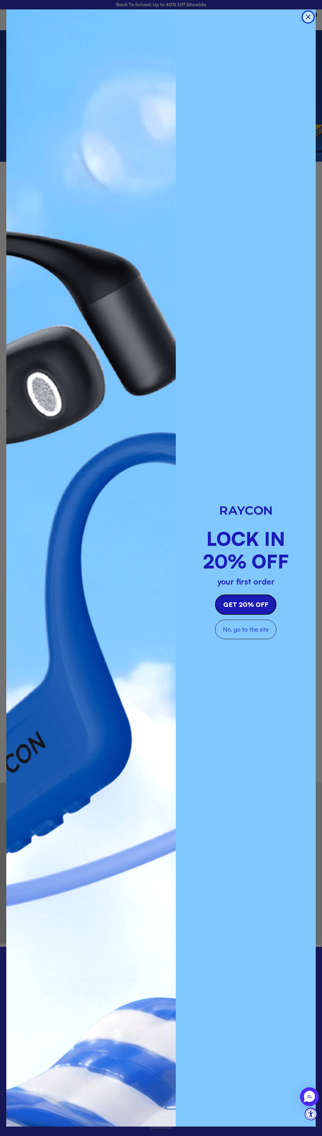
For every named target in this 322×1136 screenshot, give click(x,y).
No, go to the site (246, 629)
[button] (309, 1096)
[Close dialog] (308, 17)
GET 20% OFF (245, 604)
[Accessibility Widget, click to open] (311, 1114)
